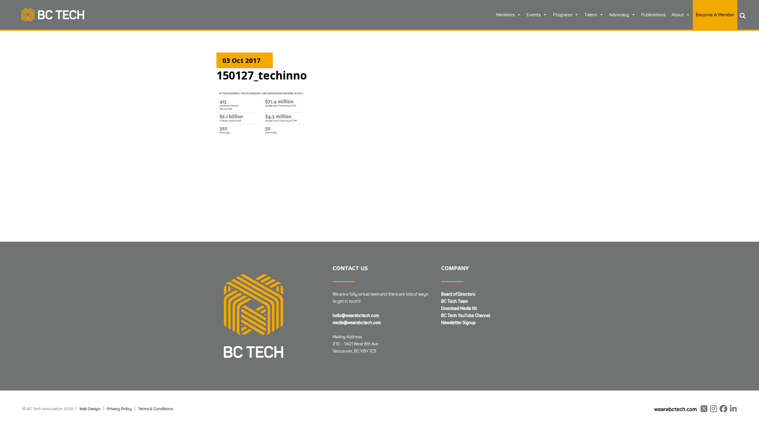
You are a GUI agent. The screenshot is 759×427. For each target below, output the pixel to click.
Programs (562, 14)
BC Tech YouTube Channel (465, 315)
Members (505, 14)
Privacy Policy (119, 408)
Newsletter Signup (458, 322)
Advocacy (619, 14)
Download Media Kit (459, 308)
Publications (653, 14)
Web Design (90, 408)
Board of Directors (458, 294)
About (678, 14)
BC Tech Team (454, 301)
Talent (590, 14)
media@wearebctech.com (357, 322)
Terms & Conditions (155, 408)
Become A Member (715, 14)
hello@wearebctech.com (356, 315)
